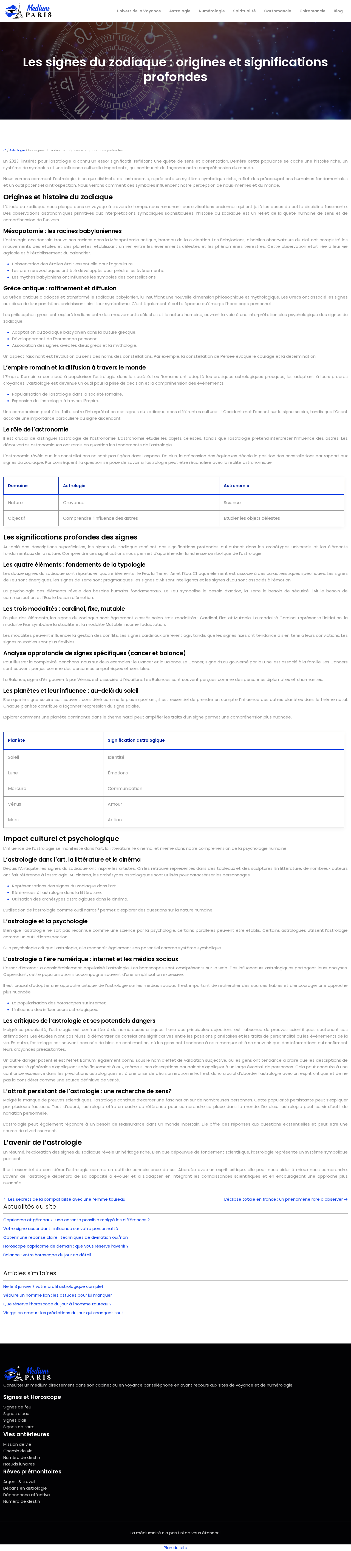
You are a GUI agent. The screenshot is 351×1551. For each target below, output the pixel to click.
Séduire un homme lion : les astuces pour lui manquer (57, 1295)
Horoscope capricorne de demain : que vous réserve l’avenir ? (66, 1246)
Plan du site (175, 1547)
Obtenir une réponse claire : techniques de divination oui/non (65, 1237)
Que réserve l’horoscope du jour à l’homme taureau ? (57, 1304)
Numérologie (212, 11)
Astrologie (180, 11)
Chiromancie (312, 11)
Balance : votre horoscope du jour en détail (47, 1255)
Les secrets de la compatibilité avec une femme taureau (66, 1199)
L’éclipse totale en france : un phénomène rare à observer (283, 1199)
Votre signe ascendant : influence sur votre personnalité (60, 1228)
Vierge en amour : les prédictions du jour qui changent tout (63, 1313)
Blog (338, 11)
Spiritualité (244, 11)
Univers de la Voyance (139, 11)
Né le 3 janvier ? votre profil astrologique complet (53, 1286)
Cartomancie (277, 11)
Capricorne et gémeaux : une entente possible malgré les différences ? (76, 1220)
